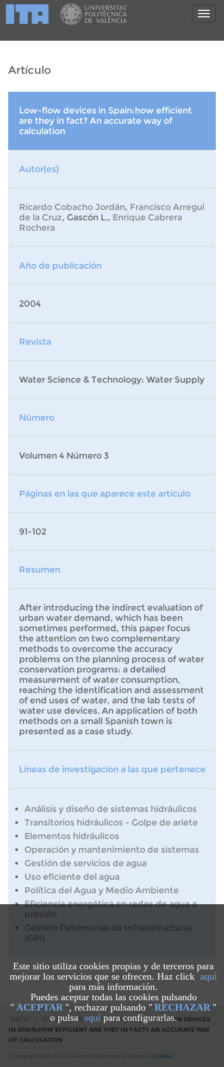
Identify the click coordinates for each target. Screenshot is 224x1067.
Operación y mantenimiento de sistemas (111, 849)
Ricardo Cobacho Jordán (72, 207)
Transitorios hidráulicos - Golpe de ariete (111, 822)
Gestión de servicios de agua (85, 863)
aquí (208, 976)
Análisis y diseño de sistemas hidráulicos (110, 809)
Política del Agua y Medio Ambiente (101, 890)
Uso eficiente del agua (72, 877)
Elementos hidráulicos (71, 836)
